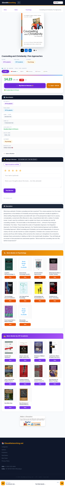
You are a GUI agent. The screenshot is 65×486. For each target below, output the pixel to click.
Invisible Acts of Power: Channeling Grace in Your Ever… (54, 298)
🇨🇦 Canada (13, 71)
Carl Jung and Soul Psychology (24, 297)
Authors (4, 449)
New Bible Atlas (8, 403)
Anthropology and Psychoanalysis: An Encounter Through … (39, 298)
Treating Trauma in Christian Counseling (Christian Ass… (24, 381)
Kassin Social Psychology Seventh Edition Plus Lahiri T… (24, 274)
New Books (5, 455)
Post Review (9, 190)
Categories (5, 447)
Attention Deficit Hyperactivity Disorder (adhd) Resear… (38, 275)
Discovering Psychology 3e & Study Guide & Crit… (24, 321)
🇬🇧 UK (21, 71)
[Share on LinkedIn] (30, 50)
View (10, 277)
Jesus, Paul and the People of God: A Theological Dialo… (9, 381)
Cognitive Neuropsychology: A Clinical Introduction (10, 274)
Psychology (28, 9)
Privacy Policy (5, 461)
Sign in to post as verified (12, 164)
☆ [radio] (5, 170)
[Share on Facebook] (26, 50)
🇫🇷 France (38, 71)
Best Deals (5, 458)
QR (35, 50)
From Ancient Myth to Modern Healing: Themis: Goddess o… (10, 321)
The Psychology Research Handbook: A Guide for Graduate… (10, 298)
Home (5, 9)
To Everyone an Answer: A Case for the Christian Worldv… (39, 381)
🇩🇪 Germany (29, 71)
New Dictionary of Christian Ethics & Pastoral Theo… (23, 404)
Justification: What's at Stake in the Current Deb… (54, 357)
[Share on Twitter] (22, 50)
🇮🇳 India (45, 71)
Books (16, 9)
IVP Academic (7, 62)
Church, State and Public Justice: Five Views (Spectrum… (24, 357)
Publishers (4, 452)
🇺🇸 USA (5, 71)
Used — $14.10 (53, 85)
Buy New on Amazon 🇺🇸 (24, 85)
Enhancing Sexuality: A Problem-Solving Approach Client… (54, 274)
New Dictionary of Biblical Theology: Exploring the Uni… (53, 381)
